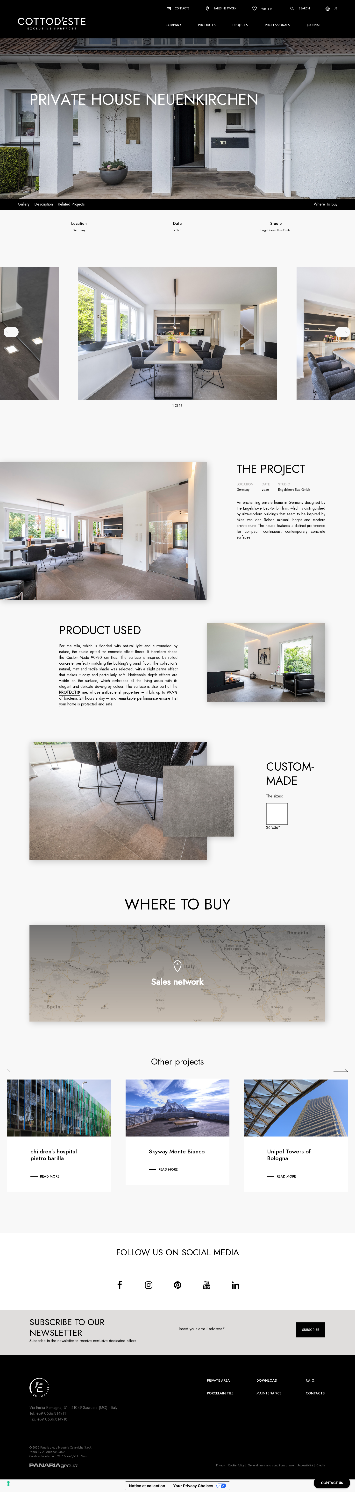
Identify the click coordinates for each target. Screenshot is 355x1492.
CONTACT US (332, 1482)
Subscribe (310, 1329)
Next (341, 1070)
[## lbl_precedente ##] (11, 332)
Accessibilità (305, 1465)
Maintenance (269, 1393)
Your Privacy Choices (193, 1485)
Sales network (224, 8)
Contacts (182, 8)
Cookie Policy (236, 1465)
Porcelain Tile (220, 1393)
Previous (14, 1070)
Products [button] (207, 25)
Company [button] (173, 25)
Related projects (71, 204)
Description (43, 204)
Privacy (220, 1465)
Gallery (23, 204)
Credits (321, 1465)
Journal (313, 25)
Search (304, 8)
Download (266, 1380)
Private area (218, 1380)
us (335, 8)
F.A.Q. (310, 1380)
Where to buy (325, 204)
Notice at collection (147, 1485)
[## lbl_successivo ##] (342, 332)
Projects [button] (240, 25)
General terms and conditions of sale (271, 1465)
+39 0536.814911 (51, 1413)
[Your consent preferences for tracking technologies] (8, 1483)
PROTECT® (69, 692)
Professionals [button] (277, 25)
